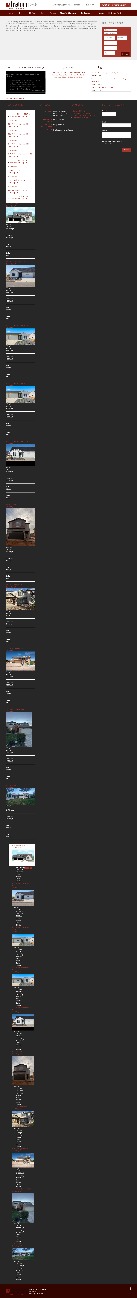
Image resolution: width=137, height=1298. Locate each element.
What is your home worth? (114, 5)
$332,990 (13, 120)
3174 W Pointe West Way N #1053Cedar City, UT (20, 155)
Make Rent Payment (68, 13)
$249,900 (13, 166)
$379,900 (13, 199)
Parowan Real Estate (59, 75)
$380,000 (13, 186)
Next (31, 868)
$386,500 (13, 163)
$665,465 (13, 116)
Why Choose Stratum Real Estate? (84, 115)
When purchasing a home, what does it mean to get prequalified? (110, 80)
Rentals (53, 13)
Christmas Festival (115, 13)
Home (10, 13)
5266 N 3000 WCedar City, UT (22, 197)
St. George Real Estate (75, 77)
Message (105, 130)
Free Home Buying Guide (81, 113)
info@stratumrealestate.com (63, 130)
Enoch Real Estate (60, 77)
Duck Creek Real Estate (76, 75)
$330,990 (13, 140)
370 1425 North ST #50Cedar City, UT (16, 171)
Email (104, 122)
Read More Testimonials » (15, 98)
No (111, 143)
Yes (105, 143)
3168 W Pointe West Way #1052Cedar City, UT (19, 145)
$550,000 (13, 176)
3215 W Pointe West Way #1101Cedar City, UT (19, 125)
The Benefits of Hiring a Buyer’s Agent (105, 73)
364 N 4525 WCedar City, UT (22, 161)
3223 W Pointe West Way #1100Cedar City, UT (19, 135)
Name (104, 111)
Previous (26, 868)
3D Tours (32, 13)
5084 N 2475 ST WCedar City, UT (23, 115)
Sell (42, 13)
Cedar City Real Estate (59, 73)
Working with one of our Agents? (112, 141)
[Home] (16, 5)
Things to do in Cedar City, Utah (103, 87)
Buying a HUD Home (80, 111)
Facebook (130, 1288)
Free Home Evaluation (80, 117)
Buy (20, 13)
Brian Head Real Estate (77, 73)
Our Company (86, 13)
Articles (101, 13)
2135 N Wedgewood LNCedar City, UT (16, 181)
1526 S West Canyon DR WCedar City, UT (17, 191)
